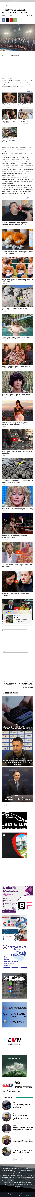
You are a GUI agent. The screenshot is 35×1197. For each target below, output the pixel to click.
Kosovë (17, 795)
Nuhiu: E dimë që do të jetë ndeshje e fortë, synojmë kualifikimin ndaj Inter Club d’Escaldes (17, 762)
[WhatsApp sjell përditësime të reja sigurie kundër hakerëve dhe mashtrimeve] (17, 713)
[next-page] (5, 805)
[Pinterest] (11, 20)
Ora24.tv (5, 1194)
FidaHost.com (29, 1195)
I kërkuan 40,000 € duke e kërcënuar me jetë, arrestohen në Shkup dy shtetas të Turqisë (26, 685)
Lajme (17, 724)
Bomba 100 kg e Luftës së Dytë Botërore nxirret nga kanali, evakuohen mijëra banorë (22, 1152)
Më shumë (16, 1159)
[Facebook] (3, 20)
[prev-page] (3, 805)
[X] (7, 20)
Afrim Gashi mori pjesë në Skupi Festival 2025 (9, 684)
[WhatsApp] (15, 20)
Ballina (3, 6)
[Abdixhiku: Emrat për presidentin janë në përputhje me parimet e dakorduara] (17, 784)
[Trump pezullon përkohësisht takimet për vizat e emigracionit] (6, 1140)
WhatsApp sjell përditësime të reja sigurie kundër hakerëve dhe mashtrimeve (17, 728)
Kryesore (8, 6)
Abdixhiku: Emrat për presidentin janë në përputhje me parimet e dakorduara (17, 798)
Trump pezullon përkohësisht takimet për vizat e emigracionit (22, 1140)
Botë (13, 1138)
